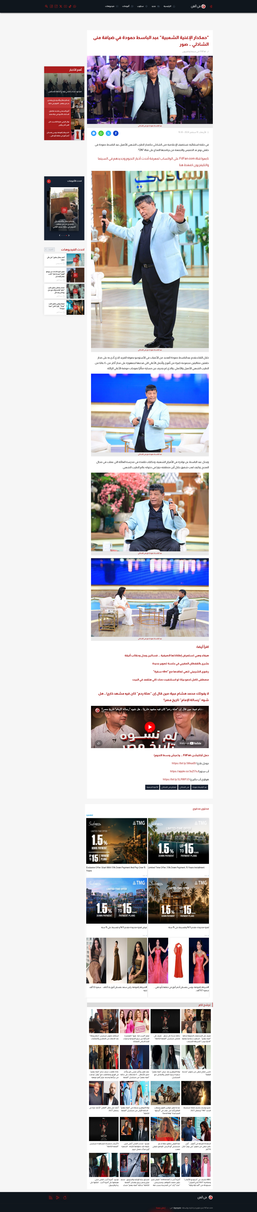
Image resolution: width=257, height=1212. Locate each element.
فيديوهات (110, 6)
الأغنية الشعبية (152, 787)
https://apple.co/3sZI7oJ (184, 771)
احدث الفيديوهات (66, 249)
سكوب (140, 6)
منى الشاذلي (184, 787)
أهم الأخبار (75, 69)
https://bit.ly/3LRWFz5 (176, 779)
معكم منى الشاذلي (168, 787)
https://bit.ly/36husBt (184, 763)
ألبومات (126, 6)
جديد (154, 6)
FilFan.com (208, 1208)
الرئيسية (168, 6)
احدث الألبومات (74, 181)
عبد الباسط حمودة (199, 787)
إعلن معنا (160, 1208)
